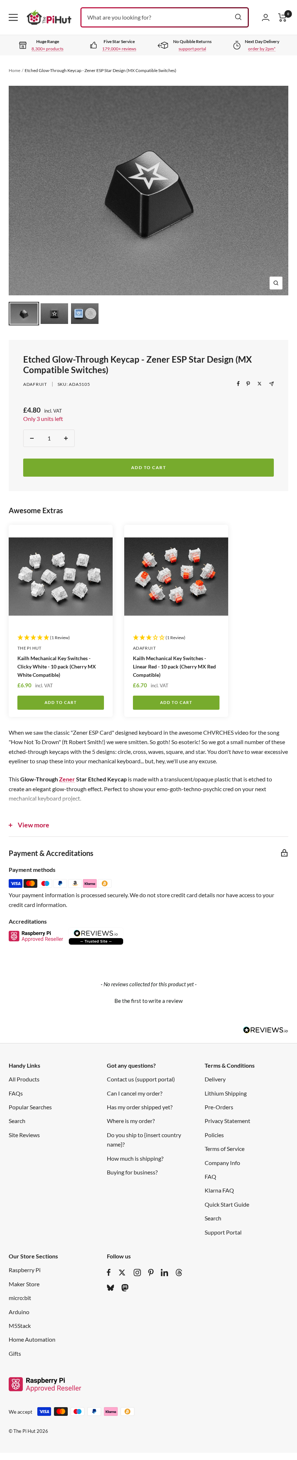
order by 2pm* (262, 48)
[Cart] (282, 17)
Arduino (19, 1311)
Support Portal (223, 1232)
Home (14, 70)
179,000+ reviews (119, 48)
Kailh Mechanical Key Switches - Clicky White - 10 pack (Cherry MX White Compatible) (56, 666)
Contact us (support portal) (141, 1079)
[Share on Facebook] (238, 383)
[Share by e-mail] (271, 383)
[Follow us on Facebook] (109, 1272)
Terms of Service (224, 1148)
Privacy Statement (227, 1120)
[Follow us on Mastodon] (125, 1287)
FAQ (210, 1176)
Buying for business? (132, 1172)
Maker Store (24, 1283)
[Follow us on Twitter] (122, 1272)
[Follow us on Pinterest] (151, 1272)
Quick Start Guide (227, 1204)
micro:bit (20, 1297)
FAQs (16, 1093)
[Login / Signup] (265, 17)
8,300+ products (47, 48)
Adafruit (35, 384)
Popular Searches (30, 1107)
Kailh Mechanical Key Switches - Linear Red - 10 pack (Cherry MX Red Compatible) (174, 666)
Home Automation (32, 1339)
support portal (192, 48)
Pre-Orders (219, 1107)
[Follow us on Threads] (179, 1272)
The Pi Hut (29, 648)
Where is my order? (131, 1120)
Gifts (15, 1353)
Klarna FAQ (219, 1190)
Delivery (215, 1079)
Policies (214, 1134)
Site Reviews (24, 1134)
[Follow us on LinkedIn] (164, 1272)
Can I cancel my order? (134, 1093)
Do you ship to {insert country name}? (144, 1139)
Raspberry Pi (25, 1269)
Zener (67, 779)
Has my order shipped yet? (139, 1107)
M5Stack (20, 1325)
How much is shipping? (135, 1158)
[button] (148, 1000)
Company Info (222, 1162)
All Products (24, 1079)
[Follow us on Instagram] (137, 1272)
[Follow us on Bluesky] (110, 1287)
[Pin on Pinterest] (248, 383)
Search (17, 1120)
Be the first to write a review (148, 1000)
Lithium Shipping (226, 1093)
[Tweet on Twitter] (259, 383)
